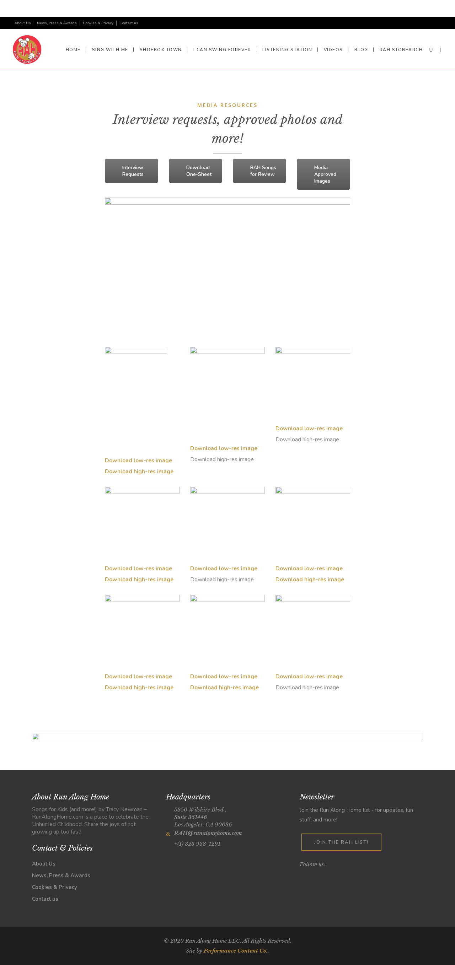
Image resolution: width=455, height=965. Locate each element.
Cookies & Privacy (98, 23)
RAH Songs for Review (263, 171)
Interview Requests (133, 171)
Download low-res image (138, 460)
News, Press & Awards (57, 23)
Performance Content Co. (236, 950)
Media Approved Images (325, 174)
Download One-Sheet (199, 171)
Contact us (128, 23)
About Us (23, 23)
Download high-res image (139, 471)
